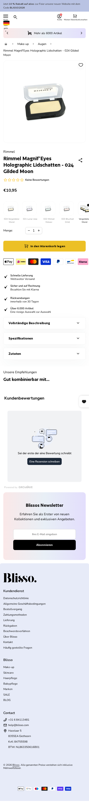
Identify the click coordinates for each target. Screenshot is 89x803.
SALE (6, 695)
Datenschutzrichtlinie (16, 598)
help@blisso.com (18, 725)
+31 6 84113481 (18, 720)
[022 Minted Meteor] (48, 208)
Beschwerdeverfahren (16, 631)
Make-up (23, 44)
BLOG (7, 700)
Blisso (15, 765)
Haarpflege (10, 678)
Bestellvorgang (12, 609)
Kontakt (8, 642)
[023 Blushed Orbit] (66, 208)
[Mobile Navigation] (5, 16)
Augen (42, 44)
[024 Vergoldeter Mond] (10, 208)
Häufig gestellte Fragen (17, 648)
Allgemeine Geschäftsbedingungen (24, 604)
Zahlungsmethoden (15, 615)
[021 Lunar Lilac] (29, 208)
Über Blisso (10, 637)
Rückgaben (10, 626)
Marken (7, 689)
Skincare (8, 673)
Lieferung (9, 620)
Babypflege (10, 684)
